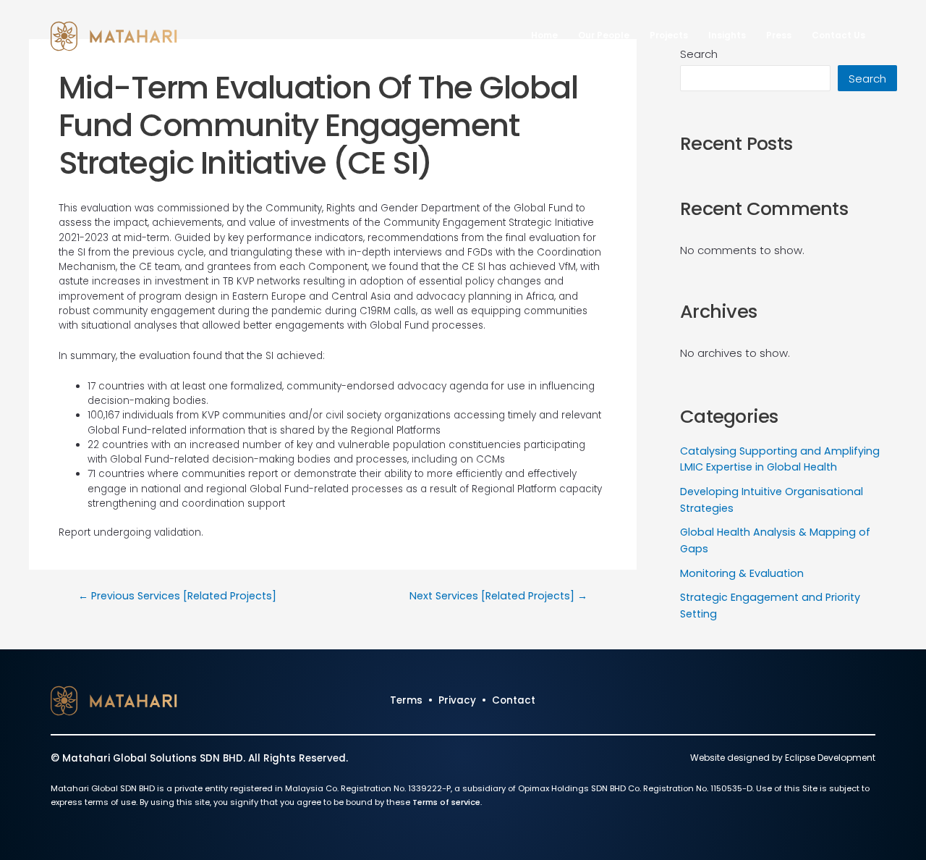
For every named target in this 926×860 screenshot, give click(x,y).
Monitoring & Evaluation (742, 573)
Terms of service (446, 802)
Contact (513, 700)
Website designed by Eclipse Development (782, 757)
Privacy (457, 700)
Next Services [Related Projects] (498, 596)
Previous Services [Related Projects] (177, 596)
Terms (406, 700)
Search (867, 78)
